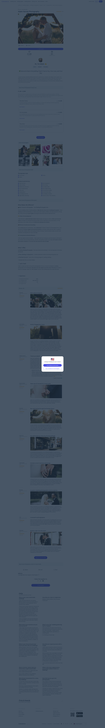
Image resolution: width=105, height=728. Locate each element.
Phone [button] (56, 569)
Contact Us (21, 716)
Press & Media (21, 714)
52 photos (22, 45)
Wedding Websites (27, 1)
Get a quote (41, 48)
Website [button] (26, 569)
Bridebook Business (39, 711)
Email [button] (41, 569)
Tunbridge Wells (24, 9)
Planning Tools (34, 1)
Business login (91, 1)
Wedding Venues (13, 1)
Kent (20, 9)
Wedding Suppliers (20, 1)
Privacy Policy (50, 723)
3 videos (29, 45)
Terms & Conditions (56, 723)
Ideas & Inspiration (41, 1)
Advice (46, 1)
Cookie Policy (44, 723)
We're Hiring (21, 712)
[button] (61, 28)
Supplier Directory (56, 712)
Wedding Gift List (56, 716)
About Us (20, 711)
